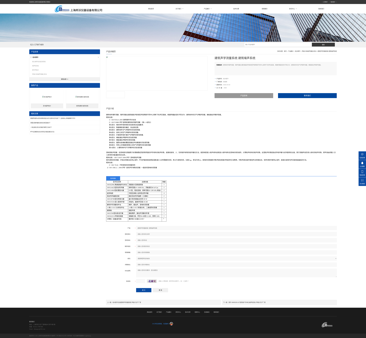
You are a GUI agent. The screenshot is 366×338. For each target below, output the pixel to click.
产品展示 (207, 9)
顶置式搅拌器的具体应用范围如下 (40, 123)
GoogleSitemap (87, 335)
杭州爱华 (297, 51)
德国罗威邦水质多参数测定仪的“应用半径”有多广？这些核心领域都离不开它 (52, 118)
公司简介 (325, 2)
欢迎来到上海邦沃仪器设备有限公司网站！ (40, 2)
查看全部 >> (64, 79)
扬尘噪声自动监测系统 (39, 61)
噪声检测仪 (35, 66)
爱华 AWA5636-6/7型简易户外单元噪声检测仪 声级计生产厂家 (247, 302)
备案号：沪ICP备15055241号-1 (59, 335)
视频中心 (197, 312)
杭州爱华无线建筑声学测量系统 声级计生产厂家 (127, 302)
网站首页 (151, 9)
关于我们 (178, 9)
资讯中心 (292, 9)
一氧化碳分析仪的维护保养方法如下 (41, 127)
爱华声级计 (35, 70)
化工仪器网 (76, 335)
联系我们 (333, 2)
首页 (285, 51)
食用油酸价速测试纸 (82, 106)
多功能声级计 (47, 106)
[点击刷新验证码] (152, 281)
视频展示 (264, 9)
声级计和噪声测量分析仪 (39, 74)
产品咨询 (243, 96)
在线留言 (206, 312)
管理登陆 (81, 335)
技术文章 (236, 9)
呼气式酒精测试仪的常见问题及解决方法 (42, 131)
